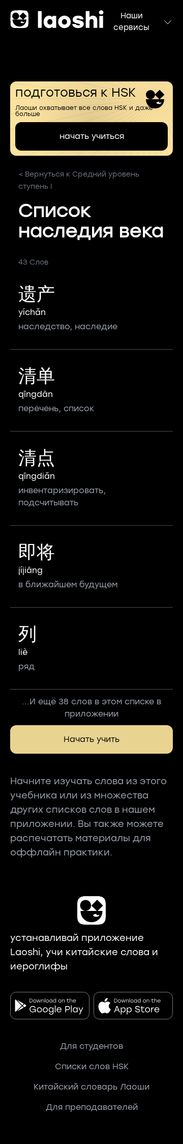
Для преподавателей (92, 1107)
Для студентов (91, 1046)
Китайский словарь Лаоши (91, 1087)
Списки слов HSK (92, 1066)
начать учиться (91, 136)
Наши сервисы (131, 21)
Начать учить (91, 739)
